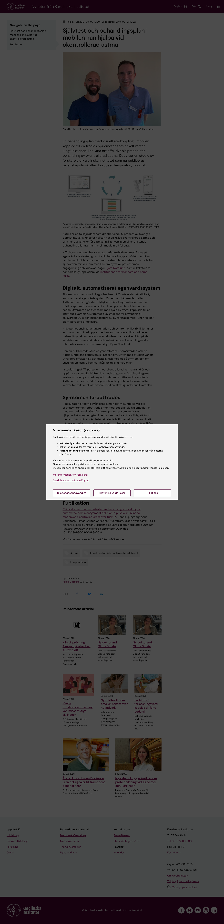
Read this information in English (71, 480)
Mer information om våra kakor (70, 474)
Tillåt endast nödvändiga (71, 493)
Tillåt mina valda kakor (112, 493)
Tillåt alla (152, 493)
